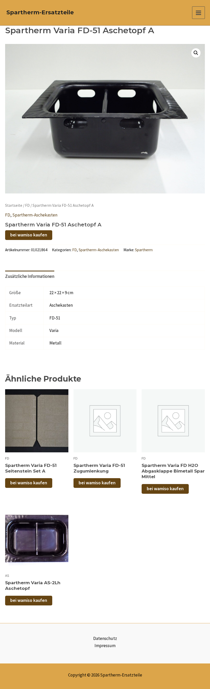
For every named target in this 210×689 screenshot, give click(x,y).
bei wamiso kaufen (28, 235)
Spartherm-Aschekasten (34, 215)
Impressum (105, 645)
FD (27, 205)
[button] (196, 53)
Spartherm (144, 249)
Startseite (13, 205)
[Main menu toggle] (198, 12)
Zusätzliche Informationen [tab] (29, 276)
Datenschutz (105, 638)
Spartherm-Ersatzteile (40, 12)
